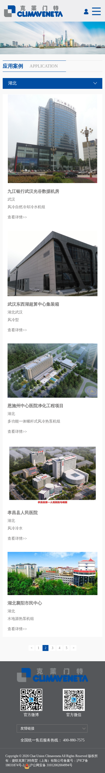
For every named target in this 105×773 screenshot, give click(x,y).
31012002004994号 (59, 765)
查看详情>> (17, 217)
